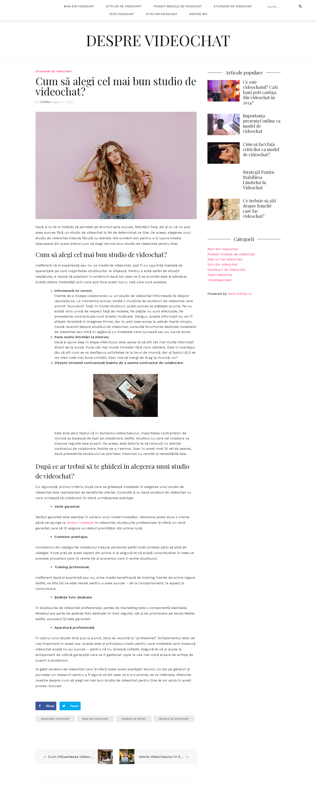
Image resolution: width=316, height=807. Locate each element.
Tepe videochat (121, 14)
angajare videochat (55, 718)
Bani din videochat (79, 6)
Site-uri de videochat (123, 6)
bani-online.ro (239, 294)
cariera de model (133, 718)
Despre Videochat (158, 40)
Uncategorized (219, 280)
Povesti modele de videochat (177, 6)
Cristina (45, 102)
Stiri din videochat (161, 14)
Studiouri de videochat (233, 6)
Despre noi (198, 14)
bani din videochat (95, 718)
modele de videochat (174, 718)
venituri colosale (80, 523)
